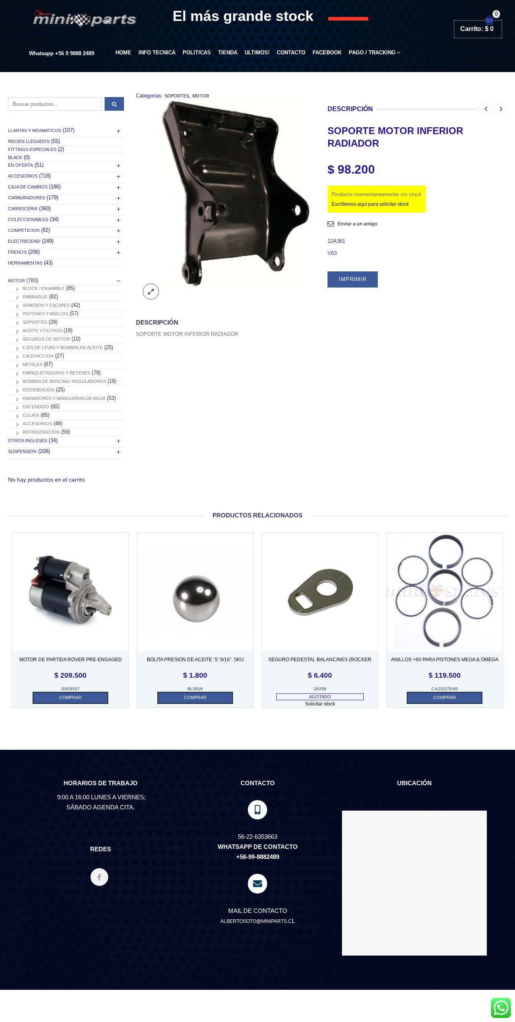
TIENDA (227, 53)
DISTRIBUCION (38, 389)
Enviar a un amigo (357, 224)
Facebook (327, 53)
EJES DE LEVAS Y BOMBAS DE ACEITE (63, 347)
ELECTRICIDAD (24, 241)
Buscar (114, 104)
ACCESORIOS (22, 176)
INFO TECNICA (156, 53)
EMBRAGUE (35, 296)
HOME (123, 53)
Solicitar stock (320, 704)
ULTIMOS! (257, 53)
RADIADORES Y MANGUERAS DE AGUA (64, 398)
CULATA (31, 415)
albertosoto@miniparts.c (256, 921)
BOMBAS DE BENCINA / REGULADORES (64, 381)
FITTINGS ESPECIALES (32, 149)
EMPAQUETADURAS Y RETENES (56, 372)
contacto (291, 53)
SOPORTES (177, 95)
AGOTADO (320, 696)
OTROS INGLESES (27, 440)
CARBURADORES (26, 197)
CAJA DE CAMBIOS (27, 186)
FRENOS (17, 252)
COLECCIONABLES (28, 219)
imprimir (353, 279)
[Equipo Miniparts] (501, 1008)
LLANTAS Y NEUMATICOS (34, 130)
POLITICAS (197, 53)
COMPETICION (23, 230)
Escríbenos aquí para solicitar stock (370, 204)
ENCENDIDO (36, 406)
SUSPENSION (22, 451)
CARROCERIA (22, 208)
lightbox (151, 291)
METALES (32, 364)
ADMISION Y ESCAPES (46, 305)
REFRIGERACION (41, 432)
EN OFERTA (20, 165)
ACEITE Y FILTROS (42, 330)
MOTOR (200, 95)
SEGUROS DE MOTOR (46, 339)
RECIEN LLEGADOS (28, 141)
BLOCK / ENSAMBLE (43, 288)
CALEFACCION (38, 356)
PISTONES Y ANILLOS (45, 313)
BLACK (15, 157)
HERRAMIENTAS (25, 263)
